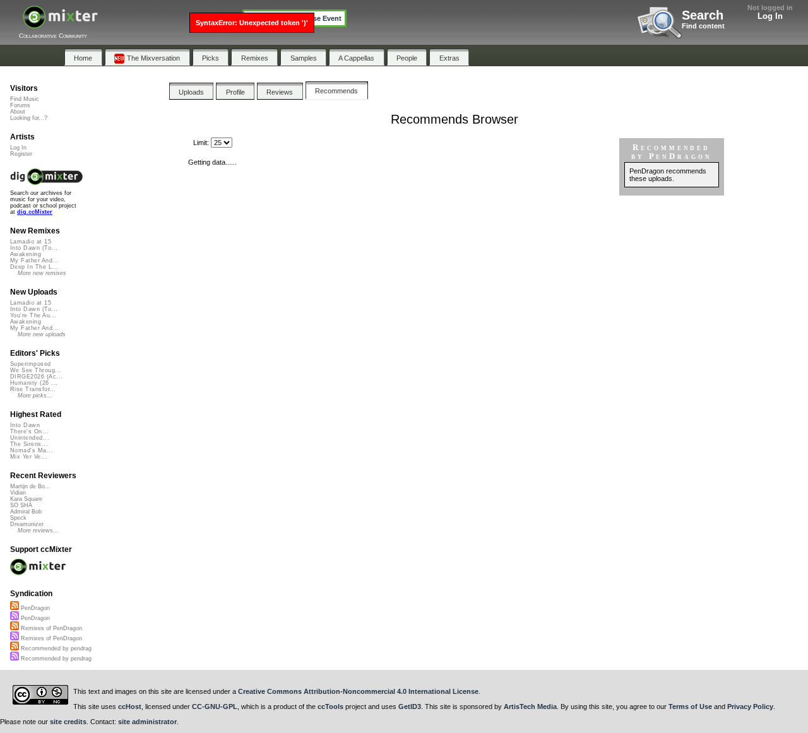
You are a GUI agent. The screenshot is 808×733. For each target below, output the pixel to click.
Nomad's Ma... (31, 450)
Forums (20, 105)
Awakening (25, 254)
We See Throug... (35, 370)
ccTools (330, 706)
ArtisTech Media (530, 706)
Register (21, 154)
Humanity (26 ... (33, 383)
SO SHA (21, 505)
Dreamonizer (27, 524)
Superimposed (30, 364)
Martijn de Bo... (30, 486)
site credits (68, 721)
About (17, 111)
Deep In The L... (34, 267)
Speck (18, 518)
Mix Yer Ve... (28, 457)
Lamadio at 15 (30, 241)
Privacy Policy (750, 706)
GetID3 (409, 706)
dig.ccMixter (34, 212)
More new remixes (42, 273)
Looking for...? (28, 118)
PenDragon (34, 608)
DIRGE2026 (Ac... (36, 376)
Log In (770, 16)
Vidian (18, 493)
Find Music (24, 99)
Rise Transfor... (33, 389)
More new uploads (42, 334)
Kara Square (26, 499)
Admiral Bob (26, 511)
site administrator (147, 721)
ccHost (129, 706)
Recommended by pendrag (55, 648)
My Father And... (34, 260)
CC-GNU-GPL (214, 706)
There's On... (29, 431)
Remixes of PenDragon (50, 628)
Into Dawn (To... (33, 248)
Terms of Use (690, 706)
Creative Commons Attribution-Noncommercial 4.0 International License (358, 691)
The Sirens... (29, 444)
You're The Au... (33, 315)
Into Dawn (25, 425)
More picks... (35, 395)
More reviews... (38, 530)
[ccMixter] (60, 24)
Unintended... (29, 438)
